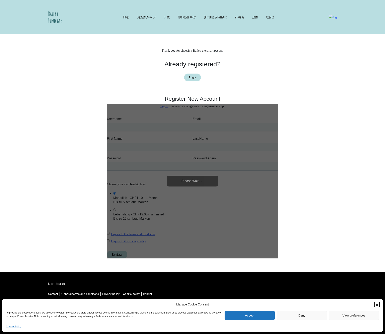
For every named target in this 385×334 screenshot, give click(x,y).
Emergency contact (146, 17)
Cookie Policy (13, 326)
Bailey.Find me (55, 17)
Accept (249, 315)
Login (255, 17)
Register (270, 17)
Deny (301, 315)
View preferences (353, 315)
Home (126, 17)
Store (167, 17)
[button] (377, 304)
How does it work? (187, 17)
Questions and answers (215, 17)
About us (239, 17)
